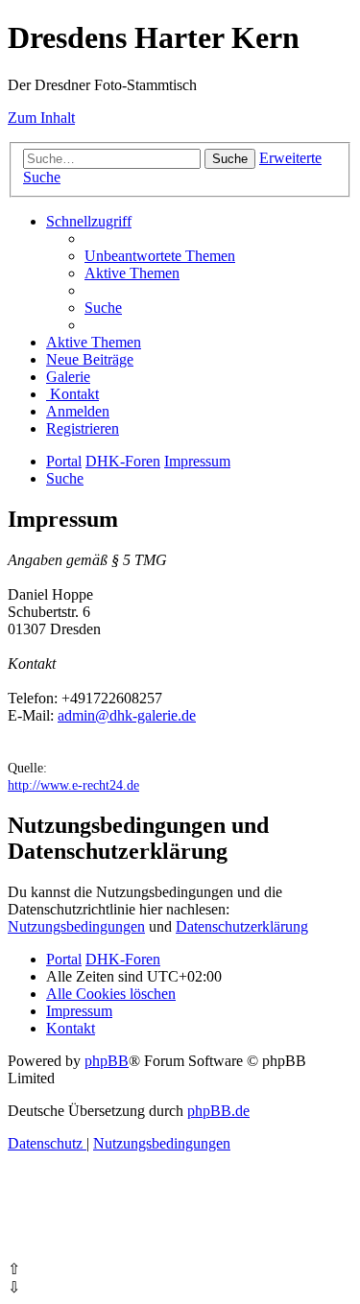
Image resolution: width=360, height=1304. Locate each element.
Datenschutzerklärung (242, 926)
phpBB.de (218, 1110)
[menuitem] (159, 256)
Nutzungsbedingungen (76, 926)
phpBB (106, 1061)
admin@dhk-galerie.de (127, 715)
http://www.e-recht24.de (73, 785)
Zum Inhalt (41, 117)
